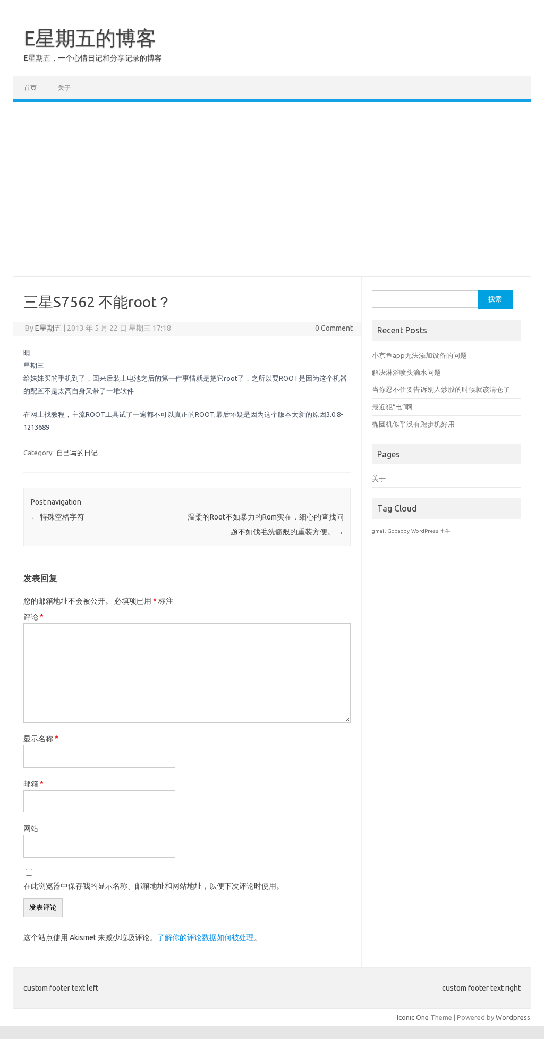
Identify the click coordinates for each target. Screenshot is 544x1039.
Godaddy (398, 531)
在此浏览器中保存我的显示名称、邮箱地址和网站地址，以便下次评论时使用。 (153, 886)
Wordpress (513, 1017)
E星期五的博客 (90, 38)
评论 (33, 617)
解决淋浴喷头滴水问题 (406, 372)
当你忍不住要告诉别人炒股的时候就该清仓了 (441, 389)
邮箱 (33, 784)
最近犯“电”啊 (392, 406)
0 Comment (334, 328)
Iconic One (413, 1017)
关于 (64, 87)
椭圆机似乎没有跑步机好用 (413, 424)
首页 (30, 87)
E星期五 (48, 328)
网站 (30, 828)
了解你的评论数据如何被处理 (205, 937)
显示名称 (40, 738)
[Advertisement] (272, 189)
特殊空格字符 (57, 517)
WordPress (424, 531)
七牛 (445, 531)
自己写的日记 (77, 452)
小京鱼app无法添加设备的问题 (419, 355)
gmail (379, 531)
